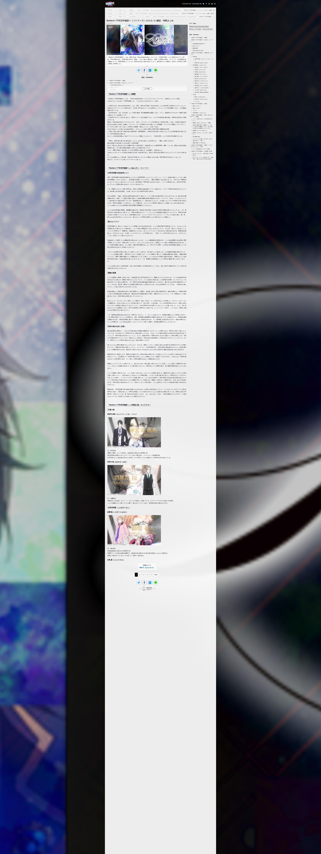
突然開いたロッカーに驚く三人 (200, 130)
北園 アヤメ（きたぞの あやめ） (202, 87)
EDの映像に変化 (196, 136)
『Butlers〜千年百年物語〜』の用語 (199, 103)
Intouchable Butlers (208, 29)
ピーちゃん (197, 101)
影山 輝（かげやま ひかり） (201, 78)
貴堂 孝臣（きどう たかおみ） (201, 85)
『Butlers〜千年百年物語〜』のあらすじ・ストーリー (121, 83)
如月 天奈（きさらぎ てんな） (201, 99)
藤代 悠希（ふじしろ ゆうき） (201, 76)
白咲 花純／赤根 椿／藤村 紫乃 (201, 92)
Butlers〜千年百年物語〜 (196, 29)
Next (155, 575)
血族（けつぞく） (197, 106)
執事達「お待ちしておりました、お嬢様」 (202, 122)
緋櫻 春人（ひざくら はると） (201, 67)
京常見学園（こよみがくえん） (200, 65)
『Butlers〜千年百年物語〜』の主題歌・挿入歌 (201, 151)
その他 (194, 94)
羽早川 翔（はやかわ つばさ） (201, 62)
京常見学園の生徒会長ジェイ (117, 85)
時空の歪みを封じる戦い (198, 50)
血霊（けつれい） (197, 108)
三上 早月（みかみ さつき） (201, 90)
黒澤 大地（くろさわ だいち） (201, 81)
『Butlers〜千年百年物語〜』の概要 (117, 80)
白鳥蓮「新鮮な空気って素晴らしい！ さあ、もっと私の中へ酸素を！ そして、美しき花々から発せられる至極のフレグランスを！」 (203, 126)
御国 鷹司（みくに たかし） (201, 74)
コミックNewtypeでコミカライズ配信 (201, 149)
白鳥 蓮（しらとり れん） (200, 69)
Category (185, 4)
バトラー (195, 110)
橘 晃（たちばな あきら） (200, 96)
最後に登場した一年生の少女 (199, 143)
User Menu (196, 4)
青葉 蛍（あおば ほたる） (200, 72)
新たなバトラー (114, 87)
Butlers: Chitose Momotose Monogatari (200, 26)
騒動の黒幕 (113, 89)
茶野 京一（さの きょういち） (201, 83)
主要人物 (195, 56)
